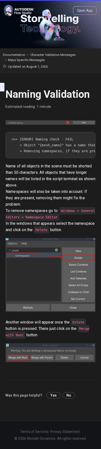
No (68, 395)
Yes (53, 395)
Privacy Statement (65, 432)
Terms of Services (34, 432)
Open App (85, 10)
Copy (89, 137)
